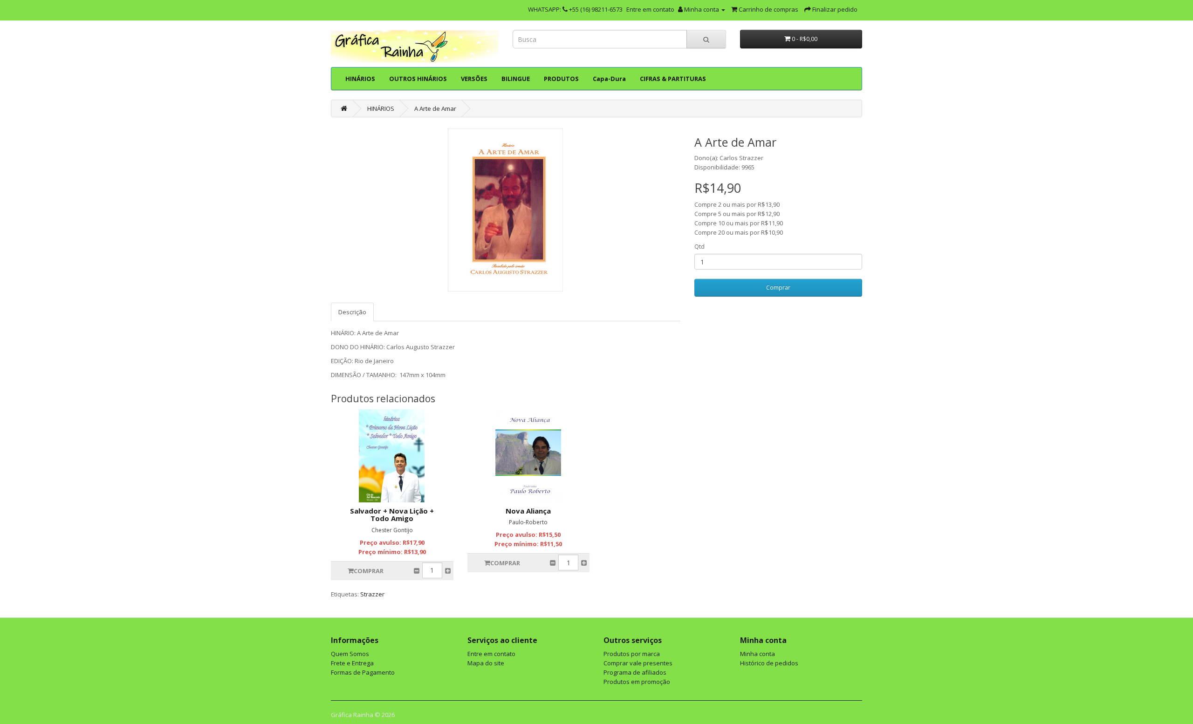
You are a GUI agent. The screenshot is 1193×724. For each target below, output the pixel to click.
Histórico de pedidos (769, 663)
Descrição (352, 312)
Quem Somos (350, 654)
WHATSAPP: (545, 9)
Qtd (699, 246)
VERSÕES (474, 78)
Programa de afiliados (634, 672)
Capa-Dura (609, 78)
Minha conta (757, 654)
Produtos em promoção (636, 681)
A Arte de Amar (435, 108)
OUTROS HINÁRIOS (418, 78)
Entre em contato (650, 9)
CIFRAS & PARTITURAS (673, 78)
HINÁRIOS (360, 78)
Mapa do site (485, 663)
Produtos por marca (631, 654)
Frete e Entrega (352, 663)
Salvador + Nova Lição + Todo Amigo (392, 514)
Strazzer (372, 594)
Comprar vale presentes (637, 663)
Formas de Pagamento (363, 672)
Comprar (778, 287)
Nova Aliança (528, 510)
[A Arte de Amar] (505, 210)
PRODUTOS (561, 78)
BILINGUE (515, 78)
